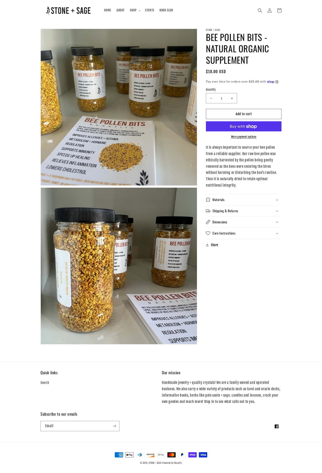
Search (45, 383)
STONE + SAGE (155, 463)
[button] (134, 10)
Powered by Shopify (172, 463)
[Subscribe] (114, 426)
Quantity (211, 89)
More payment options (244, 137)
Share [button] (214, 245)
